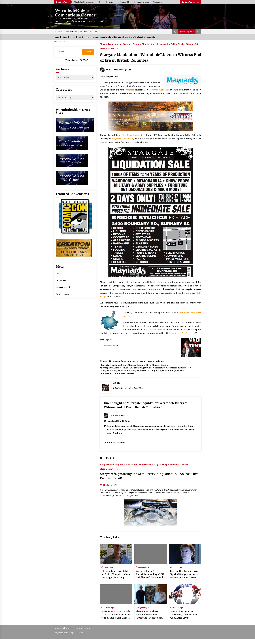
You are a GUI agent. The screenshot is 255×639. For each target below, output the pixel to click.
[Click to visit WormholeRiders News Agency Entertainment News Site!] (72, 143)
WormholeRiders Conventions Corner (75, 13)
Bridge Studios (145, 368)
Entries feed (61, 280)
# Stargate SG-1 (124, 2)
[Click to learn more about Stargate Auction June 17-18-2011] (150, 212)
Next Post (105, 458)
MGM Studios (144, 465)
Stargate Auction (139, 370)
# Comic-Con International (84, 2)
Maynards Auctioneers (111, 44)
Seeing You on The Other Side (181, 333)
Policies (93, 32)
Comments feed (63, 287)
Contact (59, 32)
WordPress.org (62, 294)
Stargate (127, 44)
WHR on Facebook (156, 330)
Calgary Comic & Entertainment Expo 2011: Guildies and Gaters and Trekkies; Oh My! (150, 574)
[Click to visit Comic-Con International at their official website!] (74, 217)
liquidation (160, 368)
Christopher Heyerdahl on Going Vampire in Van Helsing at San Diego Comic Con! (115, 574)
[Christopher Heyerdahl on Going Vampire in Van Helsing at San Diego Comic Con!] (116, 554)
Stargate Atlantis (141, 44)
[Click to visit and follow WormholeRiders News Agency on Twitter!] (72, 177)
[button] (175, 31)
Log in (58, 273)
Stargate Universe (109, 48)
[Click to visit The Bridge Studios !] (150, 116)
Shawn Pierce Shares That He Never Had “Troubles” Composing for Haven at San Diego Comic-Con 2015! (149, 614)
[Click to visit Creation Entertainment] (74, 247)
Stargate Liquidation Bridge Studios (167, 44)
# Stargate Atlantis (141, 2)
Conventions (71, 32)
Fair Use (83, 32)
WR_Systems (106, 346)
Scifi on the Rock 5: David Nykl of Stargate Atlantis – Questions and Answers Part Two (184, 574)
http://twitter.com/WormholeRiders (128, 388)
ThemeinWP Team (88, 628)
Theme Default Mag (61, 628)
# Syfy (99, 2)
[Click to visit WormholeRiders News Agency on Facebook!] (72, 160)
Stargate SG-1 (193, 44)
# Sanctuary (157, 2)
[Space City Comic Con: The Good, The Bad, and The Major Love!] (185, 594)
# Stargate (110, 2)
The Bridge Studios (131, 135)
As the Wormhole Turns (124, 368)
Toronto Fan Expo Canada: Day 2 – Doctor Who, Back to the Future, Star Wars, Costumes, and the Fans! (116, 614)
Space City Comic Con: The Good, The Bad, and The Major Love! (183, 614)
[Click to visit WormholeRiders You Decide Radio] (75, 125)
